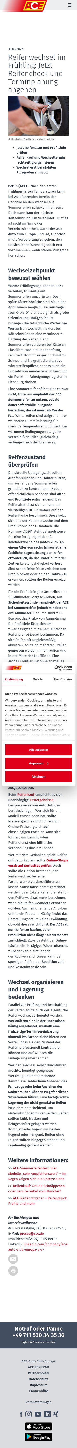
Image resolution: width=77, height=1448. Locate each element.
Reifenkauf (25, 794)
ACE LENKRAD (38, 1367)
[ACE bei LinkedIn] (48, 1415)
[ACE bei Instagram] (29, 1415)
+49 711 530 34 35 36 (38, 1335)
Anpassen (36, 763)
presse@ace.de (32, 1233)
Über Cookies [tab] (62, 679)
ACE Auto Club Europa (39, 1361)
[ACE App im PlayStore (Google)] (38, 1437)
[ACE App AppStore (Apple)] (38, 1426)
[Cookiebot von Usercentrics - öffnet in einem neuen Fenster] (54, 668)
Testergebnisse (41, 800)
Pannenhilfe (38, 1391)
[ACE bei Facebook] (21, 1415)
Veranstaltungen (39, 1402)
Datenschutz (38, 1379)
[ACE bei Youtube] (38, 1415)
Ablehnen (38, 776)
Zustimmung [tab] (14, 679)
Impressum (38, 1385)
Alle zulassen (38, 749)
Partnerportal (38, 1373)
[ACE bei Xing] (56, 1415)
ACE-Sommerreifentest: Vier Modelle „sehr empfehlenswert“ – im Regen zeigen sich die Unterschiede (37, 1173)
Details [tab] (38, 679)
